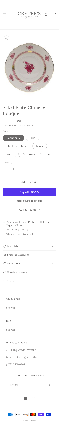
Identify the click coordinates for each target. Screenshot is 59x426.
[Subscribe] (49, 385)
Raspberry (13, 137)
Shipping (7, 125)
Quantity (8, 161)
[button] (5, 15)
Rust (10, 154)
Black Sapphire (17, 146)
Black (39, 146)
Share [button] (10, 281)
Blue (33, 137)
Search (10, 307)
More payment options (29, 200)
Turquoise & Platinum (37, 154)
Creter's (33, 421)
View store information (21, 234)
